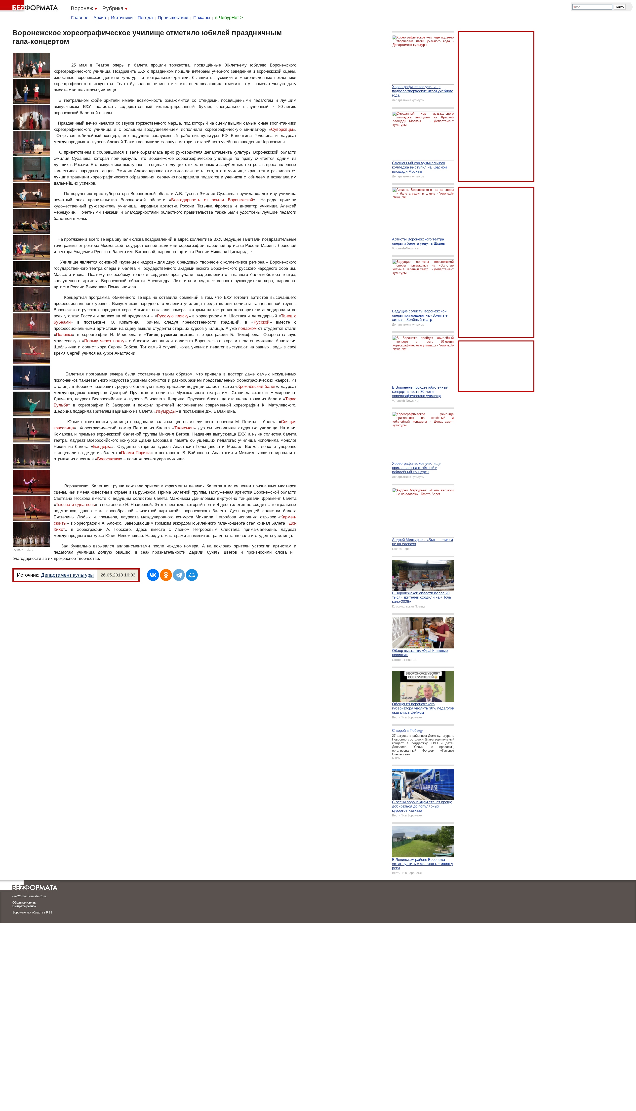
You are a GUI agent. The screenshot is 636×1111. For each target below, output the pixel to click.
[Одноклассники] (166, 575)
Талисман (184, 428)
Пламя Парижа (136, 452)
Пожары (201, 17)
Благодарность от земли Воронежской (212, 200)
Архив (99, 17)
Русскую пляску (173, 316)
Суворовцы (282, 129)
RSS (49, 912)
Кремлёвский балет (257, 386)
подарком (247, 328)
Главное (79, 17)
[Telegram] (179, 575)
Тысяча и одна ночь (75, 504)
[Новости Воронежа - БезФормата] (30, 6)
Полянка (64, 334)
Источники (122, 17)
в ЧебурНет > (229, 17)
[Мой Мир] (192, 575)
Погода (145, 17)
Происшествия (173, 17)
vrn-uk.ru (27, 549)
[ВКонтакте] (153, 575)
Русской (262, 322)
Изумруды (166, 411)
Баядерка (102, 446)
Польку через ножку (104, 340)
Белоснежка (108, 459)
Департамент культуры (67, 575)
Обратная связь (24, 902)
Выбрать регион (24, 906)
